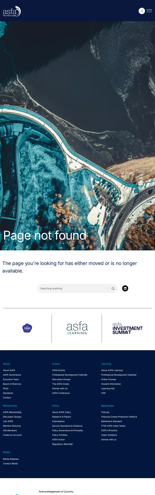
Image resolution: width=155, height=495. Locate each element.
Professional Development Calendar (69, 374)
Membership (10, 405)
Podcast (105, 412)
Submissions (58, 421)
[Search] (113, 288)
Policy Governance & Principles (67, 430)
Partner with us (108, 439)
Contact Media (10, 463)
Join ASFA (8, 421)
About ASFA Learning (112, 370)
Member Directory (12, 426)
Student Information (111, 384)
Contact (7, 397)
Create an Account (12, 435)
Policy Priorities (59, 435)
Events (56, 363)
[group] (27, 328)
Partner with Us (59, 388)
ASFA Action (58, 439)
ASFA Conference (61, 393)
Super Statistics (109, 435)
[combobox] (77, 288)
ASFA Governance (12, 374)
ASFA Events (58, 370)
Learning (106, 363)
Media (6, 452)
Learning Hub (108, 388)
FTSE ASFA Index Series (113, 426)
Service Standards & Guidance (67, 426)
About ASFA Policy (61, 412)
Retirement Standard (111, 421)
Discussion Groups (61, 379)
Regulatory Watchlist (62, 444)
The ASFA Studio (60, 384)
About (6, 363)
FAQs (5, 388)
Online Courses (108, 379)
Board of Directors (12, 384)
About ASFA (9, 370)
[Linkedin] (125, 288)
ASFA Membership (12, 412)
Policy (55, 405)
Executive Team (11, 379)
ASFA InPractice (109, 430)
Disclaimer (8, 393)
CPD (103, 393)
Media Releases (11, 459)
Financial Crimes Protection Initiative (119, 416)
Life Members (10, 430)
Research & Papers (61, 416)
